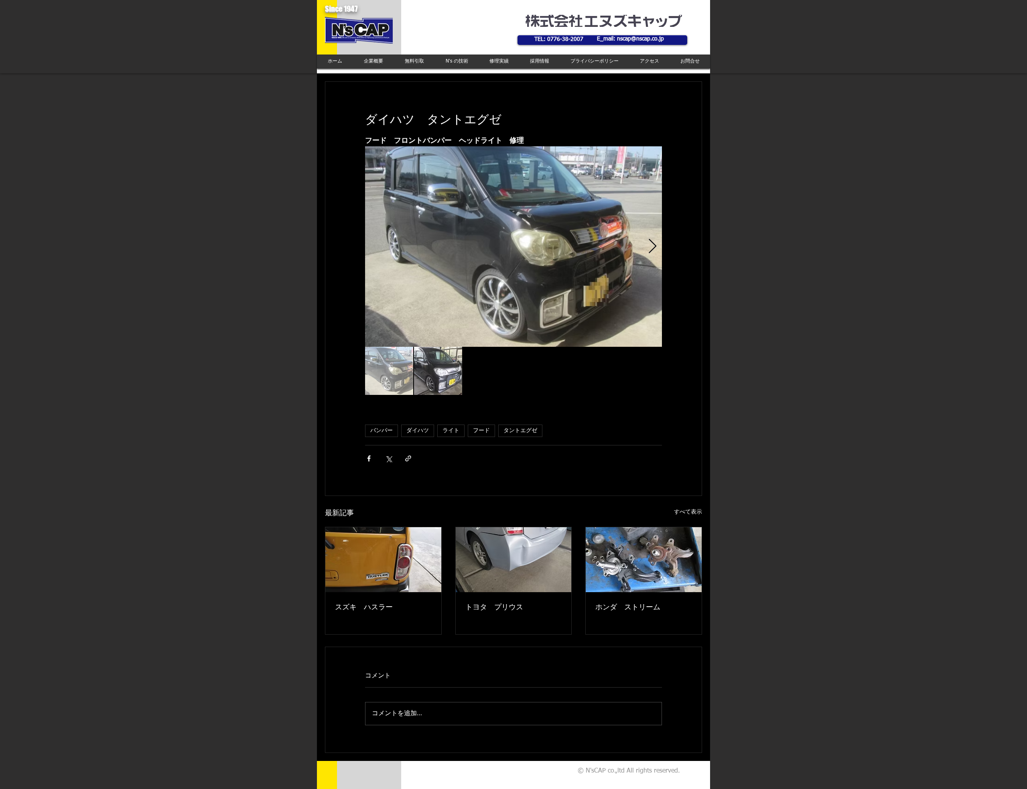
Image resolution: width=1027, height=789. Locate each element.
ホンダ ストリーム (627, 607)
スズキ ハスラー (364, 607)
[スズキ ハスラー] (383, 559)
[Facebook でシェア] (369, 458)
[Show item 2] (438, 371)
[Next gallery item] (652, 247)
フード (481, 430)
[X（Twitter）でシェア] (388, 458)
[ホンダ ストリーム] (644, 559)
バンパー (381, 430)
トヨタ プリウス (494, 607)
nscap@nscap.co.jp (640, 39)
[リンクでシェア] (408, 458)
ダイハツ (417, 430)
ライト (450, 430)
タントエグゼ (520, 430)
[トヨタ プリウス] (514, 559)
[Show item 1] (389, 371)
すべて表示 (688, 512)
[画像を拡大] (513, 246)
